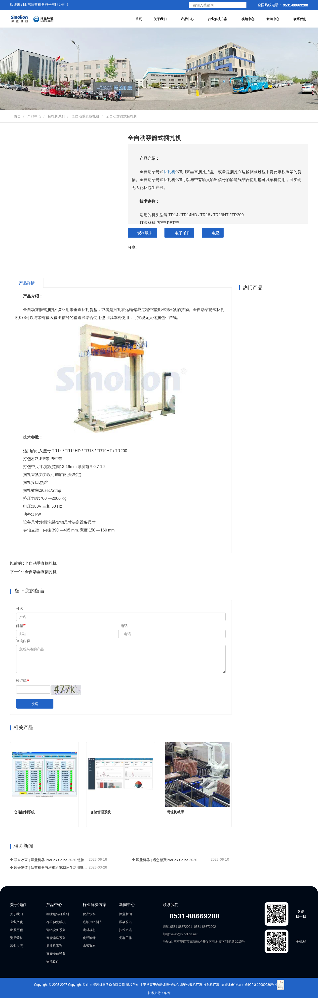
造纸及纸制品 (92, 922)
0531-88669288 (194, 916)
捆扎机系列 (56, 116)
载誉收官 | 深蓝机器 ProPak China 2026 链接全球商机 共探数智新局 (51, 860)
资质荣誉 (16, 938)
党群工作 (125, 938)
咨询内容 (23, 641)
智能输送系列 (56, 938)
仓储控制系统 (24, 812)
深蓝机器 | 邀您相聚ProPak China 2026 (166, 860)
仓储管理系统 (100, 812)
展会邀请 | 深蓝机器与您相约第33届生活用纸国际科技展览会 (51, 868)
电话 (216, 233)
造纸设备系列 (56, 930)
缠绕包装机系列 (57, 914)
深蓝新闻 (125, 914)
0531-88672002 (205, 927)
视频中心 (247, 19)
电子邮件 (183, 233)
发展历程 (16, 930)
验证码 (21, 681)
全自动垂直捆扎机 (85, 116)
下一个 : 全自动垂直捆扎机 (33, 572)
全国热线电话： (282, 5)
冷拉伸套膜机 (56, 922)
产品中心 (34, 116)
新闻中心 (127, 905)
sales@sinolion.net (184, 934)
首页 (138, 19)
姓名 (19, 609)
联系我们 (299, 19)
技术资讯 (125, 930)
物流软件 (52, 962)
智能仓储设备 (56, 954)
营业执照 (16, 946)
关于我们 (18, 905)
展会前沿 (125, 922)
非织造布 (89, 946)
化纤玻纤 (89, 938)
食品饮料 (89, 914)
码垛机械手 (175, 812)
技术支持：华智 (159, 993)
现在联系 (145, 233)
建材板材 (89, 930)
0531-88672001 (181, 927)
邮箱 (19, 626)
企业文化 (16, 922)
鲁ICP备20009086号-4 (261, 984)
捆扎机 (169, 172)
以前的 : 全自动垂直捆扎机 (33, 563)
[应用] (242, 5)
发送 (34, 704)
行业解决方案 (95, 905)
